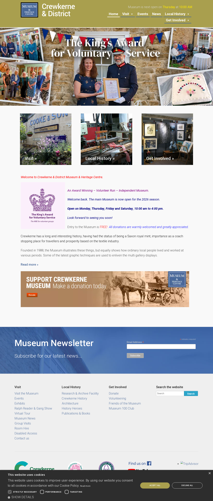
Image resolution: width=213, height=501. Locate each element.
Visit (125, 14)
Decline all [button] (187, 485)
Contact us (22, 438)
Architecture (70, 403)
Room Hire (22, 428)
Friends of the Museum (125, 403)
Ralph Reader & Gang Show (33, 408)
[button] (106, 67)
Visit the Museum (26, 393)
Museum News (25, 418)
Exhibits (20, 403)
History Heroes (72, 408)
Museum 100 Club (121, 408)
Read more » (29, 264)
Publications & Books (76, 413)
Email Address (135, 342)
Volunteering (117, 398)
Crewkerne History (74, 398)
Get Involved (175, 20)
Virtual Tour (22, 413)
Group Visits (23, 423)
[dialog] (106, 485)
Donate (114, 393)
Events (143, 14)
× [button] (209, 473)
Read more (85, 486)
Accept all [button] (155, 485)
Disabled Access (26, 433)
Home (113, 14)
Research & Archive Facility (80, 393)
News (156, 14)
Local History (175, 14)
